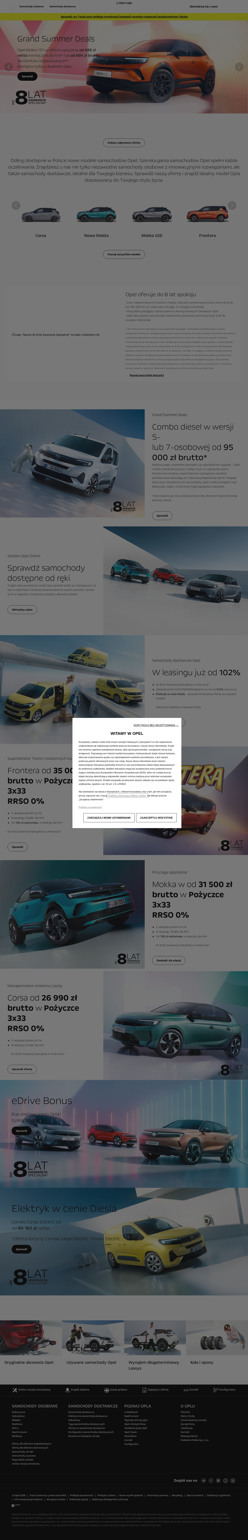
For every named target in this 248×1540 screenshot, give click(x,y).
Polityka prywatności (90, 807)
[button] (156, 725)
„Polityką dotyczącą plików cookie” (127, 795)
